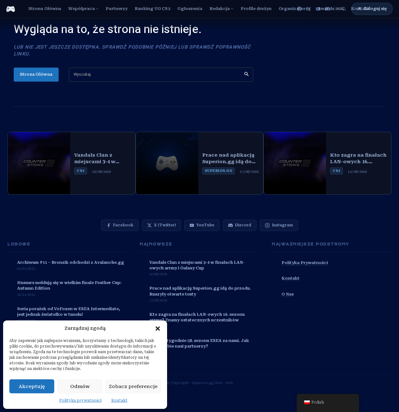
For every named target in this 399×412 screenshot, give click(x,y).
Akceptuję (32, 386)
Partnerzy (116, 8)
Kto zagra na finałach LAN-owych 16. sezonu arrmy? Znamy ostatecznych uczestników (358, 158)
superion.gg (219, 171)
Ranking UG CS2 (152, 8)
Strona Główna (44, 8)
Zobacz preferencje (133, 386)
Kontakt (119, 400)
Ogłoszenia (189, 8)
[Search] (246, 75)
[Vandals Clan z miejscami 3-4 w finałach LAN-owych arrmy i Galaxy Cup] (39, 163)
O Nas (287, 294)
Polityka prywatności (80, 400)
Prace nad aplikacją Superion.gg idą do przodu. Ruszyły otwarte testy (228, 158)
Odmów (80, 386)
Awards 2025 (331, 8)
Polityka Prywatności (304, 262)
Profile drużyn (256, 8)
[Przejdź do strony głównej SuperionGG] (10, 9)
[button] (158, 328)
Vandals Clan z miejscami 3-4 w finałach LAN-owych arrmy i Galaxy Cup (100, 158)
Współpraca (81, 8)
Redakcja (219, 8)
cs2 (80, 171)
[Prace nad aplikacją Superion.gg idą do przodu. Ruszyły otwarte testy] (167, 163)
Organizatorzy (294, 8)
